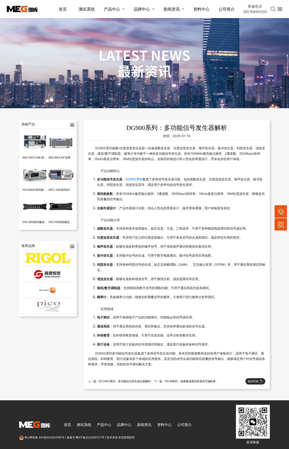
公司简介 (227, 9)
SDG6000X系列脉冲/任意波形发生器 (44, 189)
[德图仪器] (48, 290)
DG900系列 (134, 179)
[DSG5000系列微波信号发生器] (35, 206)
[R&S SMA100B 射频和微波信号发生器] (35, 141)
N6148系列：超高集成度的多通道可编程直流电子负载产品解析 (202, 381)
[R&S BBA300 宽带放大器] (61, 141)
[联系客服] (281, 224)
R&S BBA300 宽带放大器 (64, 157)
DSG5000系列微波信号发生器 (40, 222)
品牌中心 (142, 9)
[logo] (22, 9)
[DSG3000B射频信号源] (61, 206)
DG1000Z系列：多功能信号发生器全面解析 (125, 381)
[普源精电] (48, 258)
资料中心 (201, 9)
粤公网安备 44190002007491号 (44, 437)
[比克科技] (48, 306)
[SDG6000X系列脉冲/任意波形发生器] (35, 174)
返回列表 (253, 381)
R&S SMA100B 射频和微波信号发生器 (45, 157)
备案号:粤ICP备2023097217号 (86, 437)
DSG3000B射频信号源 (62, 222)
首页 (63, 9)
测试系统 (87, 9)
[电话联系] (281, 211)
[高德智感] (48, 274)
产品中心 (112, 9)
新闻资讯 (171, 9)
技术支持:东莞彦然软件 (121, 437)
